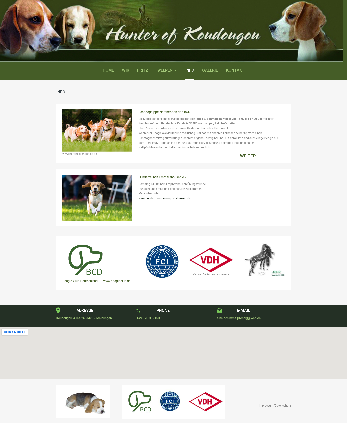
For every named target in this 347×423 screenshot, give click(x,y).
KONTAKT (235, 70)
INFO (189, 70)
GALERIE (210, 70)
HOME (108, 70)
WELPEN (165, 70)
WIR (125, 70)
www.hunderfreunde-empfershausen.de (164, 198)
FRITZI (143, 70)
